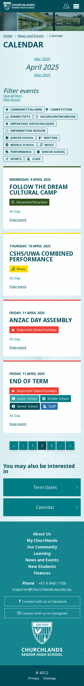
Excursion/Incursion (57, 116)
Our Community (42, 547)
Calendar (45, 507)
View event (17, 220)
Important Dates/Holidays (32, 124)
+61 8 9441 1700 (52, 583)
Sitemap (49, 678)
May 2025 (42, 74)
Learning (42, 553)
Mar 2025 (42, 58)
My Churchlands (42, 540)
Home (7, 36)
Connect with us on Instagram (44, 613)
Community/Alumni (26, 109)
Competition (61, 109)
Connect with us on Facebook (44, 601)
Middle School (22, 145)
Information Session (27, 131)
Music (49, 145)
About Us (42, 534)
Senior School (53, 152)
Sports (16, 159)
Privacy (33, 678)
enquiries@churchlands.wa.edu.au (42, 589)
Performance (21, 152)
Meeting (50, 138)
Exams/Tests (20, 116)
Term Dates (45, 487)
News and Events (31, 36)
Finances (42, 573)
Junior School (22, 138)
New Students (42, 566)
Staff (36, 159)
